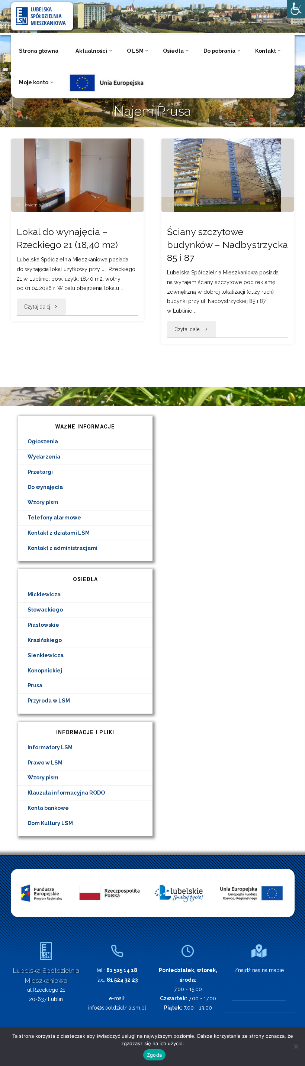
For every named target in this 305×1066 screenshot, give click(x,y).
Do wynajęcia (45, 487)
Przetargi (40, 472)
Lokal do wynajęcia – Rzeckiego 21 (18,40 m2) (67, 238)
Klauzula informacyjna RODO (66, 793)
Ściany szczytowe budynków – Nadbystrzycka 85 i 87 (227, 244)
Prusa (35, 685)
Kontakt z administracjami (62, 548)
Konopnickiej (45, 671)
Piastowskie (43, 625)
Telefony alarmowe (54, 518)
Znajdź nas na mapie (259, 970)
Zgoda (154, 1055)
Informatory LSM (50, 747)
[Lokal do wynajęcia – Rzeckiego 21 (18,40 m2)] (77, 175)
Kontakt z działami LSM (59, 533)
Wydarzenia (44, 457)
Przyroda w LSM (49, 701)
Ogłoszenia (43, 441)
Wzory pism (43, 502)
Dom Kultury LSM (50, 823)
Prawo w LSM (45, 763)
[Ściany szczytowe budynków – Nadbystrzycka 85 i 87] (227, 175)
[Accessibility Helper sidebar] (296, 9)
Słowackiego (45, 610)
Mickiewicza (44, 594)
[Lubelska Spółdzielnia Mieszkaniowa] (42, 16)
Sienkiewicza (46, 655)
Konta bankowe (48, 808)
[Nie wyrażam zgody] (295, 1046)
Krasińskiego (45, 640)
